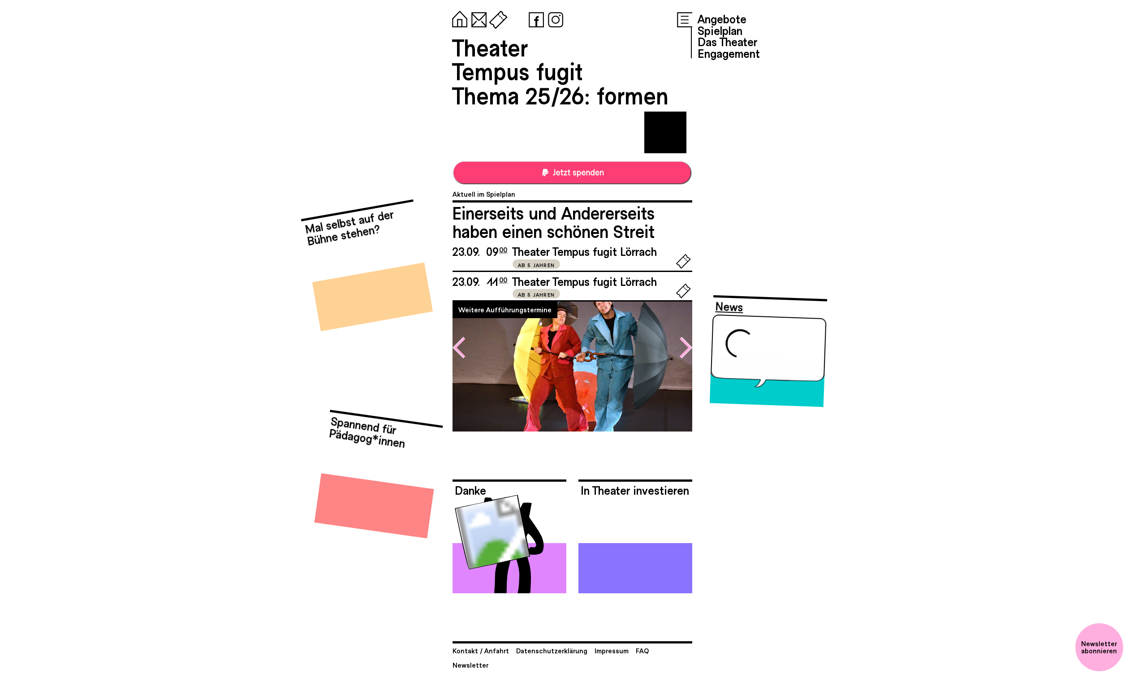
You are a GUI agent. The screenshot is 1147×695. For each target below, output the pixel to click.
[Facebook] (534, 18)
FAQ (642, 650)
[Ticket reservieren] (683, 266)
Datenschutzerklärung (551, 650)
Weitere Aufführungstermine (505, 309)
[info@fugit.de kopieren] (477, 18)
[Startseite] (458, 18)
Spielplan (720, 30)
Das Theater (727, 41)
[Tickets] (496, 18)
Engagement (729, 53)
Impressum (612, 650)
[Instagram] (554, 18)
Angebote (722, 18)
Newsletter (470, 664)
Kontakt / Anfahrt (481, 650)
